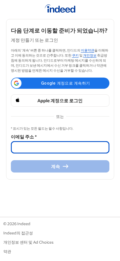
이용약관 (87, 50)
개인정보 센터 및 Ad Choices (28, 242)
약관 (7, 251)
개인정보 (90, 55)
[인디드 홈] (60, 9)
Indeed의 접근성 (18, 233)
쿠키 (75, 55)
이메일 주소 (24, 136)
